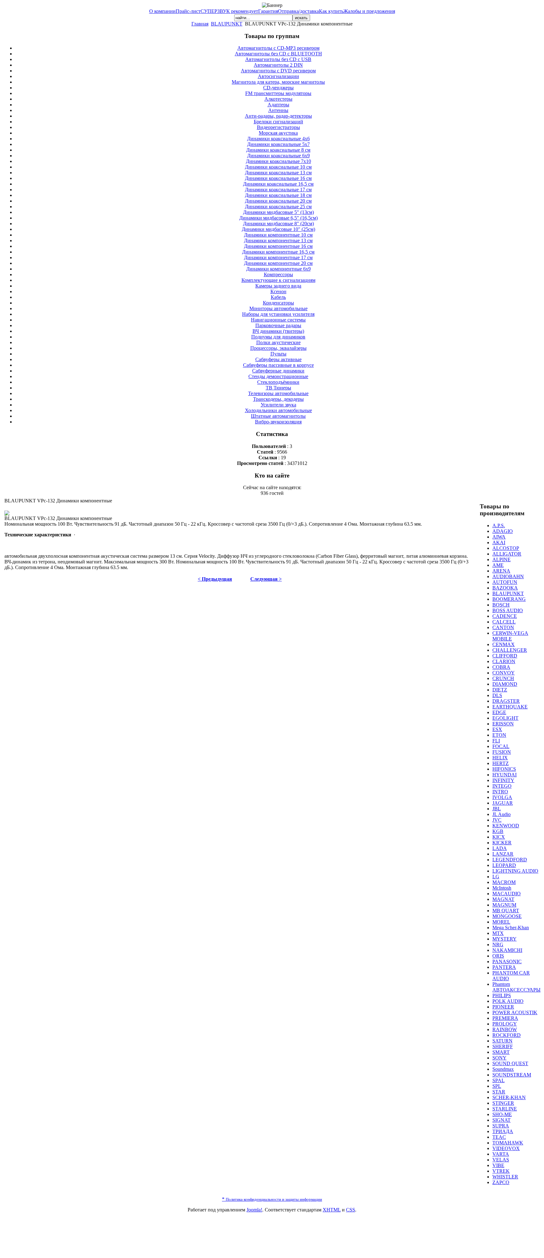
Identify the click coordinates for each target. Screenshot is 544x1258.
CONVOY (503, 672)
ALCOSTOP (505, 548)
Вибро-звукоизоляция (278, 421)
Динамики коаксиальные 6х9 (278, 155)
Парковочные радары (278, 325)
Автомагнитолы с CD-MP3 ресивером (278, 48)
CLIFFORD (504, 655)
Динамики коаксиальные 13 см (278, 172)
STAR (498, 1091)
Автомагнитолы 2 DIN (278, 65)
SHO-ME (502, 1114)
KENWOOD (505, 825)
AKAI (498, 542)
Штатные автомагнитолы (278, 416)
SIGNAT (501, 1120)
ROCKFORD (506, 1035)
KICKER (502, 842)
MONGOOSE (507, 916)
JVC (497, 820)
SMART (501, 1052)
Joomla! (254, 1209)
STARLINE (504, 1108)
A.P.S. (498, 525)
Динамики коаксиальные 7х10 (278, 161)
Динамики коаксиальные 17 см (278, 189)
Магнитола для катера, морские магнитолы (278, 82)
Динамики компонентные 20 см (278, 263)
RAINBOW (504, 1029)
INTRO (500, 791)
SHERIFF (502, 1046)
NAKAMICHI (507, 950)
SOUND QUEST (510, 1063)
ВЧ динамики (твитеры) (278, 331)
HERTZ (500, 763)
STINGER (503, 1103)
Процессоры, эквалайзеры (278, 348)
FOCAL (500, 746)
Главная (199, 23)
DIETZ (499, 689)
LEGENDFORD (509, 859)
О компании (162, 11)
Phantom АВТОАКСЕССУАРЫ (516, 986)
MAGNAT (503, 899)
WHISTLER (505, 1176)
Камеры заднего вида (278, 285)
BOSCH (501, 604)
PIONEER (503, 1006)
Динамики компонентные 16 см (278, 246)
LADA (499, 848)
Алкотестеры (278, 99)
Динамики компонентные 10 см (278, 235)
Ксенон (278, 291)
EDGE (499, 712)
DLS (497, 695)
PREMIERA (505, 1018)
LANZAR (502, 854)
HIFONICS (504, 769)
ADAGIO (502, 531)
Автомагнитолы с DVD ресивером (278, 70)
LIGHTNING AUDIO (515, 871)
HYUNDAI (504, 774)
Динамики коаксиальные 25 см (278, 206)
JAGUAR (502, 803)
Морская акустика (278, 133)
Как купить (331, 11)
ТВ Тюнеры (278, 387)
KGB (497, 831)
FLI (496, 740)
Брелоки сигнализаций (278, 121)
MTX (498, 933)
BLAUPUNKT (226, 23)
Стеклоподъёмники (278, 382)
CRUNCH (503, 678)
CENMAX (503, 644)
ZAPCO (500, 1182)
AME (498, 565)
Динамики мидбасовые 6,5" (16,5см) (278, 218)
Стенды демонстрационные (278, 376)
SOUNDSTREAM (511, 1074)
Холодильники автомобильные (278, 410)
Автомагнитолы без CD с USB (278, 59)
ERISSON (503, 723)
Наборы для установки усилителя (278, 314)
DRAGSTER (506, 701)
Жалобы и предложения (369, 11)
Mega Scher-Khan (510, 927)
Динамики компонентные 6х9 (278, 268)
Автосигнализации (278, 76)
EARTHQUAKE (510, 706)
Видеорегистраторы (278, 127)
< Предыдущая (215, 579)
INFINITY (503, 780)
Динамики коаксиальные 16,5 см (278, 184)
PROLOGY (504, 1023)
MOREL (501, 922)
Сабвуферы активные (278, 359)
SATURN (502, 1040)
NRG (497, 944)
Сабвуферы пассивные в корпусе (278, 365)
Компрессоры (278, 274)
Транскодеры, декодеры (278, 399)
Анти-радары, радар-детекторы (278, 116)
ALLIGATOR (506, 553)
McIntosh (501, 888)
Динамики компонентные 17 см (278, 257)
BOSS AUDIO (507, 610)
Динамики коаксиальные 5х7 (278, 144)
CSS (350, 1209)
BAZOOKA (505, 587)
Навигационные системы (278, 319)
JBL (496, 808)
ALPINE (501, 559)
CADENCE (504, 616)
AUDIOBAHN (508, 576)
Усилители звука (278, 404)
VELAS (500, 1159)
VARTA (500, 1154)
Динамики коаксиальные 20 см (278, 201)
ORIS (498, 956)
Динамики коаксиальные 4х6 (278, 138)
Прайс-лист (188, 11)
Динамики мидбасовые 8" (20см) (278, 223)
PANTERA (504, 967)
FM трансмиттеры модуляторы (278, 93)
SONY (499, 1057)
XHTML (332, 1209)
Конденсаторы (278, 302)
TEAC (499, 1137)
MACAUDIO (506, 893)
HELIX (500, 757)
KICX (498, 837)
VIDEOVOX (506, 1148)
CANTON (503, 627)
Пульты (278, 353)
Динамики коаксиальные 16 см (278, 178)
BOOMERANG (509, 599)
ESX (497, 729)
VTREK (501, 1171)
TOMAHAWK (507, 1142)
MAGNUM (504, 905)
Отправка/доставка (298, 11)
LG (495, 876)
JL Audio (501, 814)
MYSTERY (504, 939)
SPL (496, 1086)
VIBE (498, 1165)
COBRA (501, 667)
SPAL (498, 1080)
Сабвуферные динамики (278, 370)
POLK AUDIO (508, 1001)
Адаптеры (278, 104)
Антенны (278, 110)
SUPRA (500, 1125)
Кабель (278, 297)
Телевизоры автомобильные (278, 393)
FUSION (501, 752)
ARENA (501, 570)
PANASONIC (507, 961)
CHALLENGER (509, 650)
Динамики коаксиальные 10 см (278, 167)
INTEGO (502, 786)
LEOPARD (504, 865)
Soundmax (503, 1069)
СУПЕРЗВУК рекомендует (229, 11)
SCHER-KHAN (509, 1097)
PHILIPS (501, 995)
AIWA (499, 537)
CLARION (503, 661)
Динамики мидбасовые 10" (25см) (278, 229)
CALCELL (504, 621)
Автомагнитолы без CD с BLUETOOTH (278, 53)
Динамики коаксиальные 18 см (278, 195)
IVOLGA (502, 797)
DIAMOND (504, 684)
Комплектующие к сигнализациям (278, 280)
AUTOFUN (504, 582)
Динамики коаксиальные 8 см (278, 150)
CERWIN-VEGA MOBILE (510, 635)
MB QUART (505, 910)
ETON (499, 735)
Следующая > (266, 579)
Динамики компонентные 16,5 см (278, 251)
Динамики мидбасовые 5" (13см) (278, 212)
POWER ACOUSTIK (514, 1012)
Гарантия (268, 11)
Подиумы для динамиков (278, 336)
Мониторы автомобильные (278, 308)
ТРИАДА (502, 1131)
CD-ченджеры (278, 87)
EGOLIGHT (505, 718)
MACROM (504, 882)
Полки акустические (278, 342)
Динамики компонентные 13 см (278, 240)
